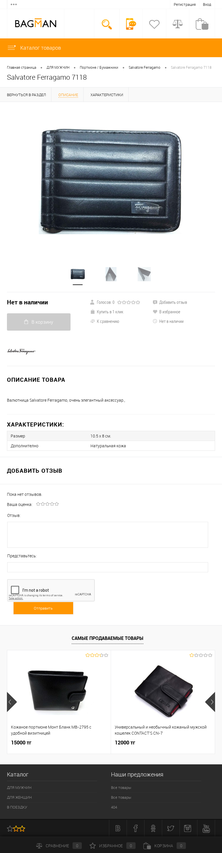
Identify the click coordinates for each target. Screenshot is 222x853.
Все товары (121, 787)
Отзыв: (14, 515)
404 (114, 807)
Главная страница (21, 67)
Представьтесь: (21, 555)
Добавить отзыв (173, 302)
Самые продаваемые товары (107, 638)
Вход (207, 4)
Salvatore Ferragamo (144, 67)
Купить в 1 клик (110, 311)
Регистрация (185, 4)
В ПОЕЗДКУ (17, 807)
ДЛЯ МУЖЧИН (58, 67)
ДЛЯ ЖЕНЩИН (19, 797)
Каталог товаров (40, 47)
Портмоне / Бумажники (99, 67)
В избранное (169, 311)
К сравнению (108, 321)
